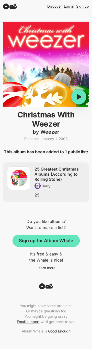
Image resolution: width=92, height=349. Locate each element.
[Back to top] (46, 287)
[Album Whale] (10, 6)
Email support (28, 322)
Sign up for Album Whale (46, 240)
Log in (69, 6)
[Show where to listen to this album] (78, 96)
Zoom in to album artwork (46, 64)
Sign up (82, 6)
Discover (54, 6)
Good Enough (59, 331)
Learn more (46, 268)
